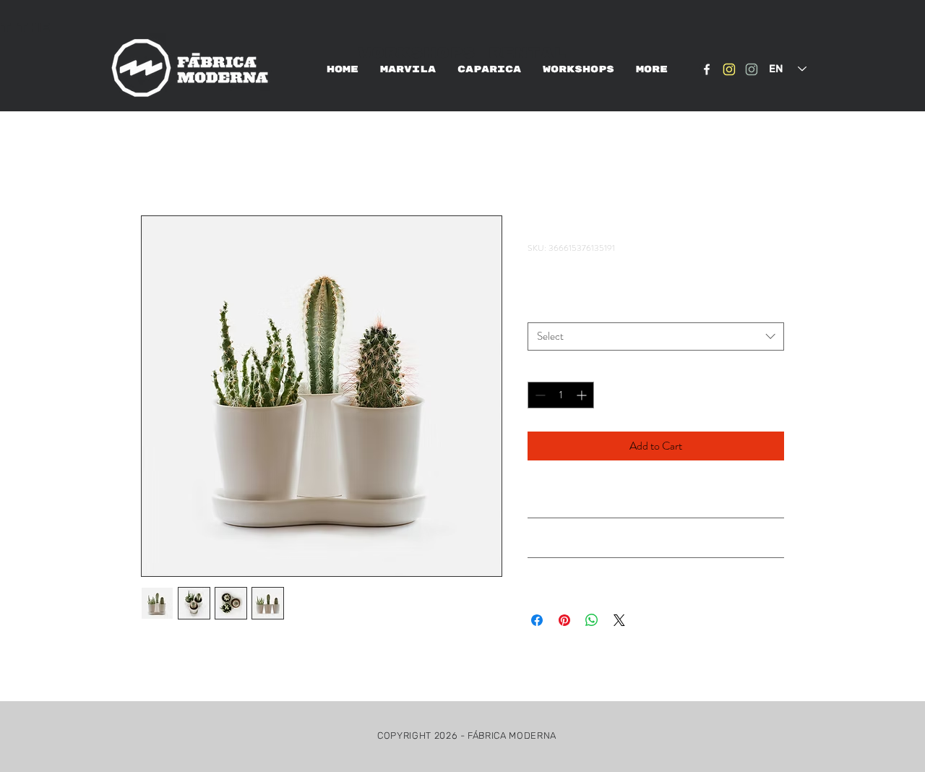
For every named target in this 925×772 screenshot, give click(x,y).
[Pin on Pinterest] (564, 620)
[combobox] (656, 336)
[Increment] (583, 395)
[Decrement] (539, 395)
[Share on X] (619, 620)
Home (155, 163)
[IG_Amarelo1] (729, 69)
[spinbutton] (561, 395)
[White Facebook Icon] (707, 69)
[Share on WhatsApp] (592, 620)
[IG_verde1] (751, 69)
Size (539, 309)
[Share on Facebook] (537, 620)
